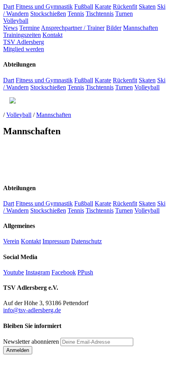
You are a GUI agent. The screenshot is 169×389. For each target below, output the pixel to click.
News (10, 27)
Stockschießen (48, 13)
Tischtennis (100, 13)
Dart (8, 6)
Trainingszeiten (22, 34)
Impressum (56, 241)
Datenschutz (86, 241)
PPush (85, 272)
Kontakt (52, 34)
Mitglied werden (23, 49)
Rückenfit (125, 6)
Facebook (63, 272)
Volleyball (15, 20)
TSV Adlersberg (23, 42)
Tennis (76, 13)
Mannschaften (140, 27)
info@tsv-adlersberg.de (32, 310)
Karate (103, 6)
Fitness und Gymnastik (44, 6)
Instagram (38, 272)
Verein (11, 241)
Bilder (113, 27)
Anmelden (17, 350)
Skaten (147, 6)
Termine (29, 27)
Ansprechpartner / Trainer (73, 27)
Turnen (124, 13)
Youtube (13, 272)
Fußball (83, 6)
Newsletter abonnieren (31, 341)
